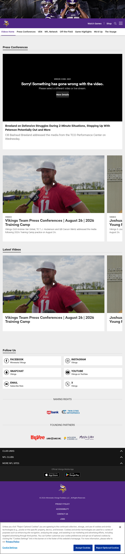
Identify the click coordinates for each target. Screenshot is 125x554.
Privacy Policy (62, 504)
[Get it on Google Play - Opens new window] (72, 476)
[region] (62, 538)
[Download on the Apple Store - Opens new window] (51, 475)
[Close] (120, 527)
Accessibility (62, 509)
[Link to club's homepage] (6, 22)
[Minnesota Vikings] (62, 489)
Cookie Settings (9, 547)
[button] (62, 94)
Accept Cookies (83, 547)
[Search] (115, 23)
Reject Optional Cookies (107, 547)
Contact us (62, 514)
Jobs (62, 519)
